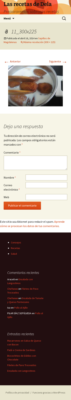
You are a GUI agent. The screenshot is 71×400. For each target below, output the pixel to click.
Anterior (12, 61)
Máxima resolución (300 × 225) (39, 42)
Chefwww (12, 288)
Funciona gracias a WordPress (49, 392)
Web (6, 197)
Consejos (16, 242)
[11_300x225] (35, 85)
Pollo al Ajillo (21, 307)
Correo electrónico (12, 187)
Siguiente (58, 61)
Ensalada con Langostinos (21, 370)
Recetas (15, 248)
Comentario (12, 152)
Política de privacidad (17, 392)
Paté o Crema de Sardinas (21, 350)
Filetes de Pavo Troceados (21, 365)
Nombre (10, 177)
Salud (14, 253)
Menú (7, 18)
